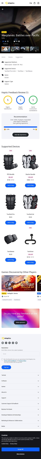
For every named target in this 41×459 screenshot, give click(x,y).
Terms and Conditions (10, 361)
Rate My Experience (20, 134)
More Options (20, 454)
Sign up (6, 367)
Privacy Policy (22, 361)
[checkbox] (2, 359)
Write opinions (20, 322)
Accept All (20, 449)
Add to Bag (11, 185)
